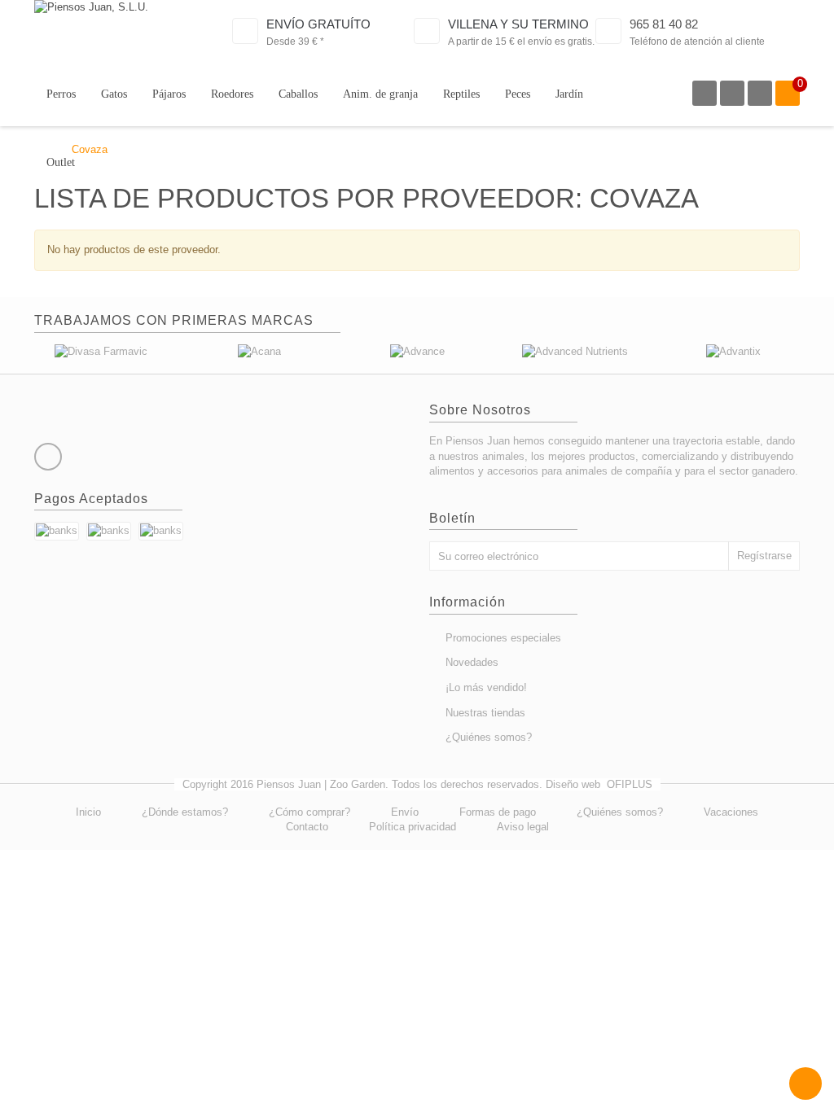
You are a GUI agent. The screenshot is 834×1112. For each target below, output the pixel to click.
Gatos (114, 94)
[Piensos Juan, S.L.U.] (115, 31)
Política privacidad (412, 827)
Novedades (472, 662)
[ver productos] (101, 351)
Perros (61, 94)
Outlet (60, 162)
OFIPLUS (629, 784)
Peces (517, 94)
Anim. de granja (380, 94)
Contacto (307, 827)
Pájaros (169, 94)
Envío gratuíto (318, 24)
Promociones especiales (503, 638)
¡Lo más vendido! (486, 687)
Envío (405, 812)
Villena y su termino (518, 24)
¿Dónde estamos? (185, 812)
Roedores (232, 94)
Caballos (298, 94)
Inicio (88, 812)
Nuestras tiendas (485, 713)
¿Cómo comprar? (309, 812)
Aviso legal (523, 827)
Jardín (569, 94)
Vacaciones (731, 812)
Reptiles (461, 94)
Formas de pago (497, 812)
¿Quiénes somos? (489, 737)
